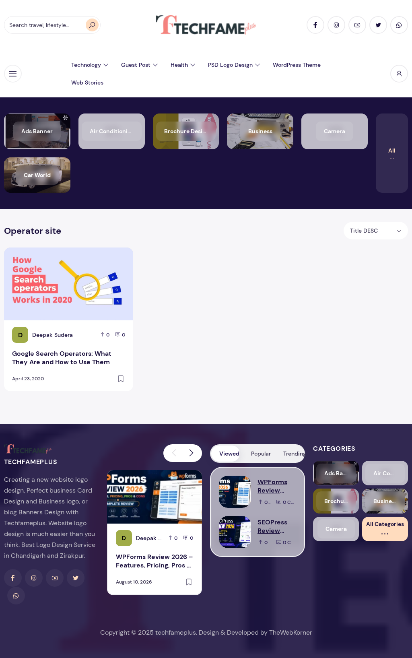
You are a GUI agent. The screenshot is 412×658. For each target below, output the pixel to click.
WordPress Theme (297, 64)
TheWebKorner (290, 632)
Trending (293, 453)
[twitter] (378, 25)
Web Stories (87, 82)
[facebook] (315, 25)
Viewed (229, 453)
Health (179, 64)
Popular (261, 453)
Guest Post (135, 64)
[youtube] (357, 25)
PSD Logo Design (230, 64)
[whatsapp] (399, 25)
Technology (86, 64)
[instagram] (336, 25)
